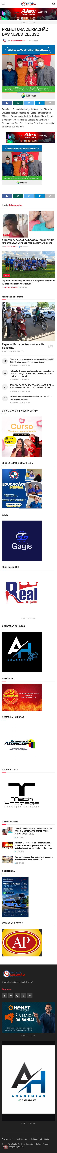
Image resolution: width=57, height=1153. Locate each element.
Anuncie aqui (7, 1139)
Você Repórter (21, 1139)
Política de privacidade (40, 1139)
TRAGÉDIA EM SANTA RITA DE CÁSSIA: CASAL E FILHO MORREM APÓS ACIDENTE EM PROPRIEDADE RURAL (35, 831)
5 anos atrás (33, 41)
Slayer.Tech (19, 1147)
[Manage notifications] (6, 1147)
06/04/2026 (24, 287)
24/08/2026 (24, 247)
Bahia (6, 235)
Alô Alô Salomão (18, 41)
